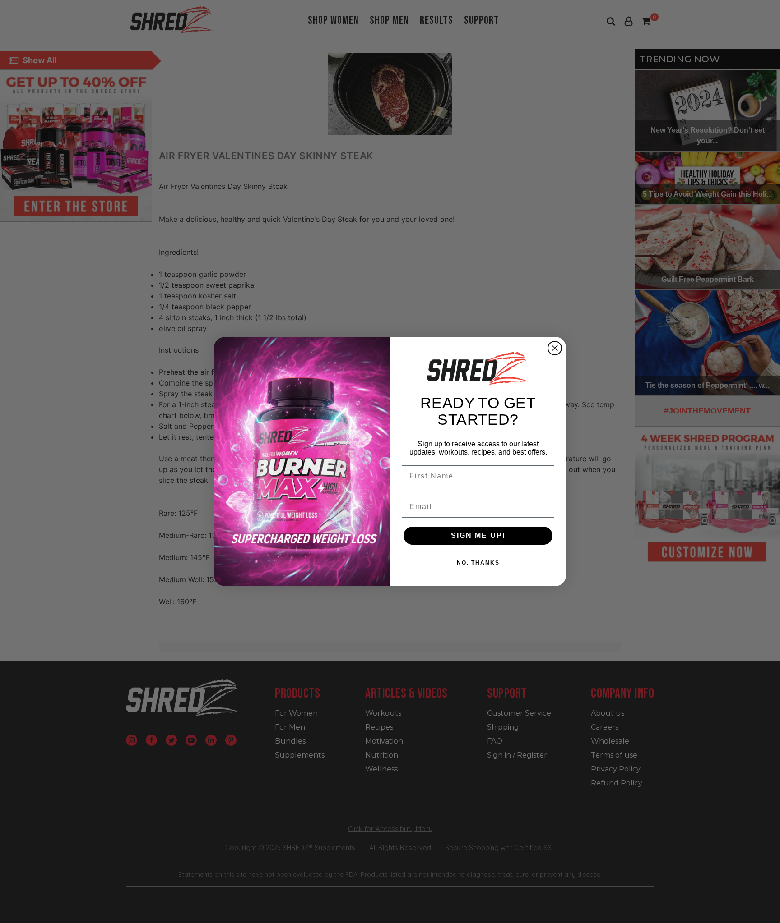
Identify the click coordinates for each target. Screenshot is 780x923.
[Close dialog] (555, 348)
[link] (478, 368)
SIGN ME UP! (478, 535)
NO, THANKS (478, 563)
